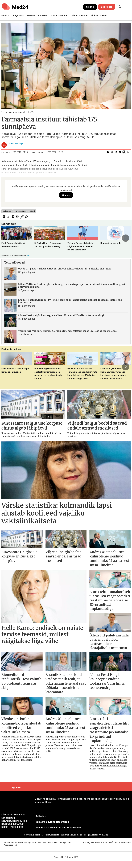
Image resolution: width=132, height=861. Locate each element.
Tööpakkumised (99, 15)
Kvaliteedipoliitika (63, 842)
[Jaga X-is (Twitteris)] (112, 152)
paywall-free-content (24, 211)
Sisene (90, 6)
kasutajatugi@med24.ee (14, 821)
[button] (6, 238)
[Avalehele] (42, 7)
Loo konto (106, 6)
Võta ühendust (10, 842)
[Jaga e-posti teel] (120, 152)
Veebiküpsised (10, 845)
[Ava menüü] (127, 7)
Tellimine (41, 816)
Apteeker (43, 15)
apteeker (7, 211)
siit (28, 255)
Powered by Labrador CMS (66, 857)
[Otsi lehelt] (119, 7)
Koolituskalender (59, 15)
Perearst (5, 15)
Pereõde (31, 15)
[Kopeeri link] (124, 152)
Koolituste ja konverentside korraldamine (58, 827)
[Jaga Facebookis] (108, 152)
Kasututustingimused (27, 842)
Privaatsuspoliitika (46, 842)
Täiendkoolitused (79, 15)
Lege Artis (18, 15)
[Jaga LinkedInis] (116, 152)
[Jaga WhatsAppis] (128, 152)
